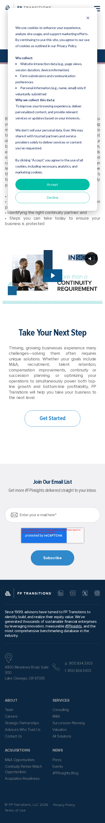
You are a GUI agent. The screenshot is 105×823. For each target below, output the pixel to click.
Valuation (59, 729)
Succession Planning (68, 723)
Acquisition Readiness (22, 778)
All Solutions (61, 736)
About (11, 700)
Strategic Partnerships (22, 723)
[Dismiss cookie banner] (88, 18)
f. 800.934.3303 (78, 670)
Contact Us (13, 736)
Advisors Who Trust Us (23, 729)
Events (57, 766)
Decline (52, 197)
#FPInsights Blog (65, 773)
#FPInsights (73, 626)
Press (57, 760)
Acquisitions (17, 750)
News (57, 750)
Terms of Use (15, 810)
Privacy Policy (64, 805)
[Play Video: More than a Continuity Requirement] (52, 275)
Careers (11, 716)
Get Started (52, 418)
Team (9, 710)
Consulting (60, 710)
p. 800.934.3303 (79, 663)
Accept (52, 184)
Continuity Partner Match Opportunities (23, 769)
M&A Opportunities (20, 760)
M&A (56, 716)
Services (60, 700)
